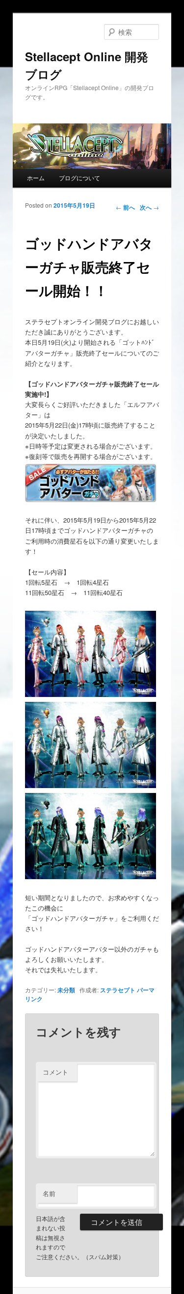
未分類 (66, 989)
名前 (49, 1193)
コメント (55, 1072)
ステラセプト (117, 989)
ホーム (36, 177)
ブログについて (79, 177)
